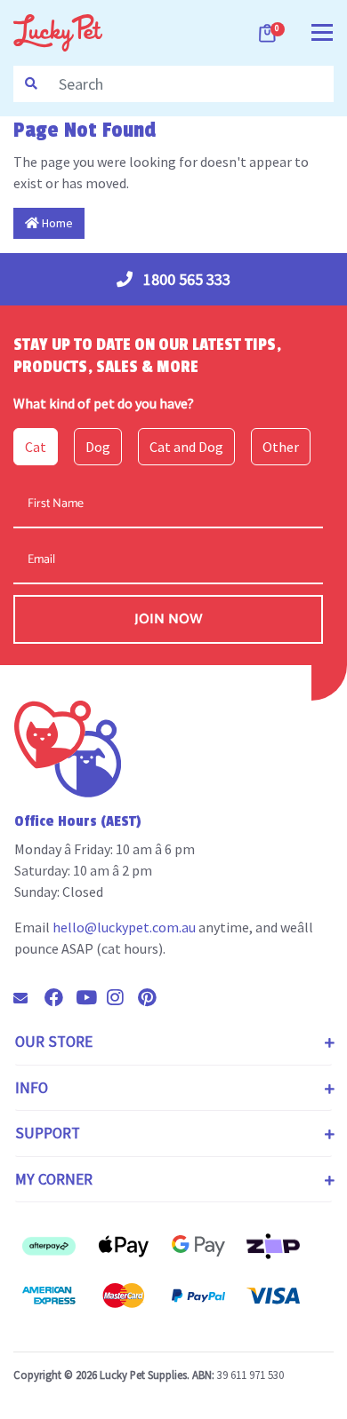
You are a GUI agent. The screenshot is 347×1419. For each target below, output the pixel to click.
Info (31, 1088)
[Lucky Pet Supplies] (57, 31)
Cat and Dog (186, 447)
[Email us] (27, 998)
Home (56, 223)
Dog (97, 447)
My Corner (54, 1179)
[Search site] (31, 84)
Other (280, 447)
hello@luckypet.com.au (124, 927)
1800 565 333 (185, 279)
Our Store (54, 1041)
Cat (35, 447)
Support (47, 1133)
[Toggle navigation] (322, 31)
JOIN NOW (168, 619)
